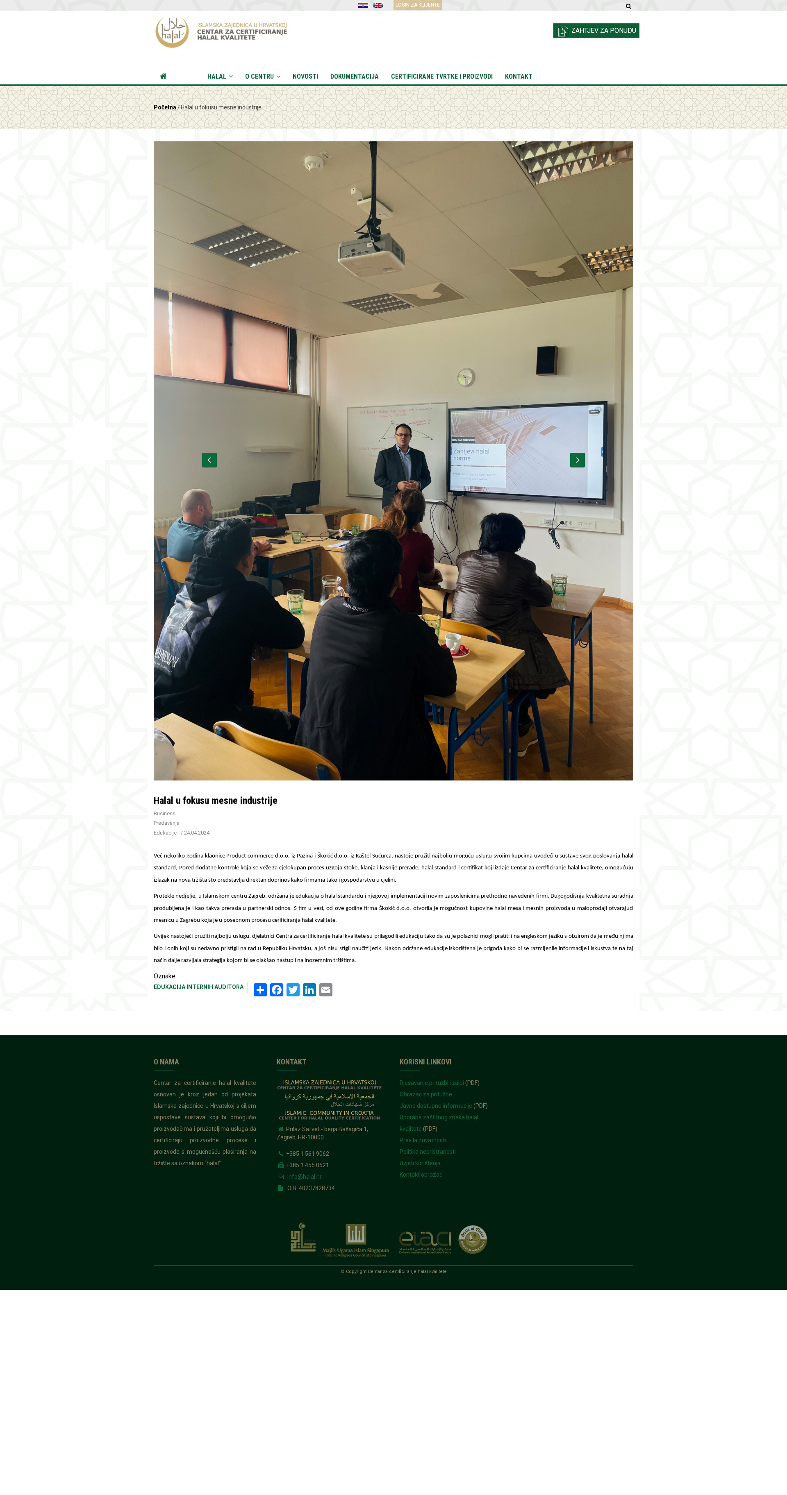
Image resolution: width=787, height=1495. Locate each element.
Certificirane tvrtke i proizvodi (442, 76)
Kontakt (518, 76)
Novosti (305, 76)
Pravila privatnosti (423, 1140)
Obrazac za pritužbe (426, 1094)
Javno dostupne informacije (436, 1106)
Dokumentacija (354, 76)
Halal (217, 76)
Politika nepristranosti (428, 1151)
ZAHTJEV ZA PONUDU (603, 30)
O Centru (260, 76)
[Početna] (229, 30)
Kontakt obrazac (421, 1174)
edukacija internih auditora (198, 987)
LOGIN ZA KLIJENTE (418, 5)
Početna (173, 77)
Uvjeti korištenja (420, 1163)
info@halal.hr (304, 1176)
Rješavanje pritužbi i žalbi (432, 1083)
